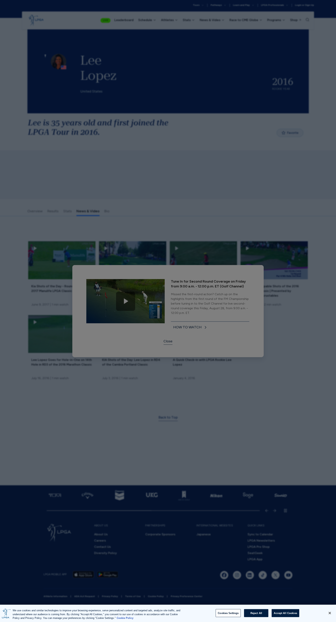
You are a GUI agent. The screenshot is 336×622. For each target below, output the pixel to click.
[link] (190, 327)
